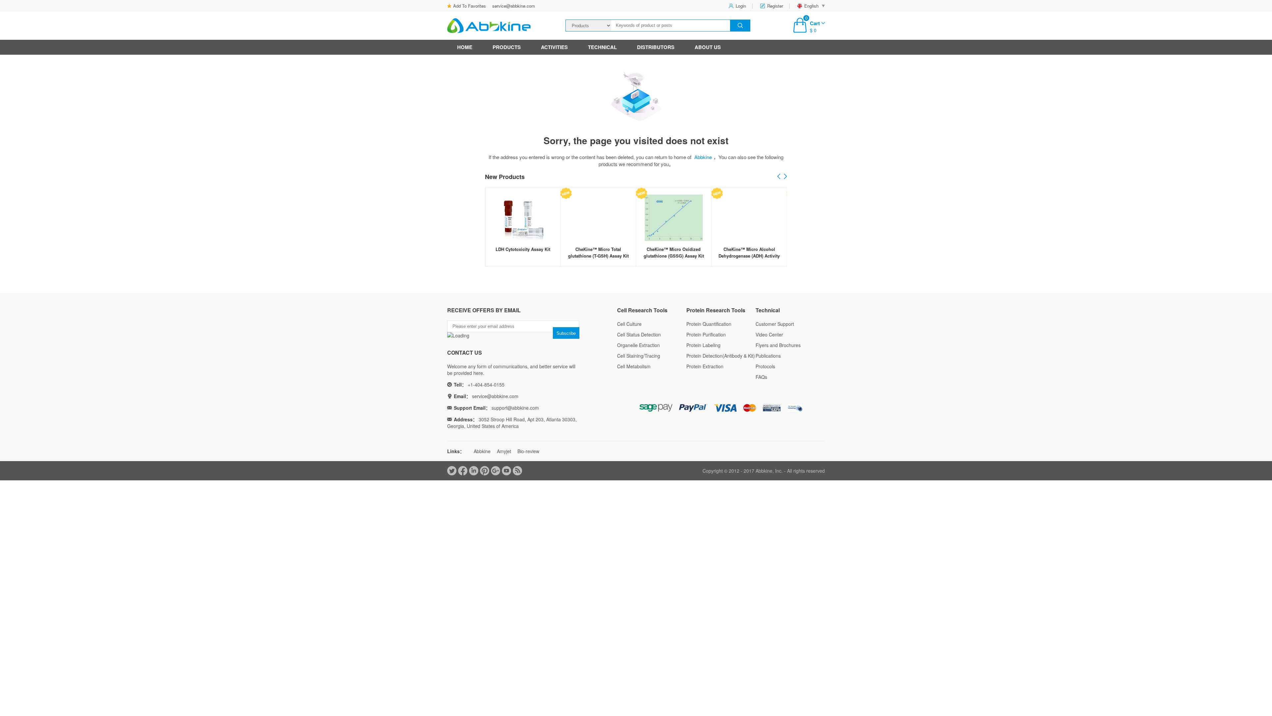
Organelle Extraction (638, 345)
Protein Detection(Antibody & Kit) (720, 355)
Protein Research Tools (715, 310)
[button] (785, 176)
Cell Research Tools (642, 310)
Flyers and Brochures (778, 345)
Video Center (769, 334)
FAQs (761, 377)
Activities (554, 47)
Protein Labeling (703, 345)
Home (464, 47)
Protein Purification (706, 334)
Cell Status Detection (639, 334)
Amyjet (504, 451)
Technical (602, 47)
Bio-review (528, 451)
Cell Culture (629, 324)
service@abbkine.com (513, 6)
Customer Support (775, 324)
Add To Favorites (469, 6)
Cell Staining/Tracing (638, 355)
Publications (768, 355)
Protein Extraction (704, 366)
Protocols (765, 366)
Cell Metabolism (634, 366)
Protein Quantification (708, 324)
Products (507, 47)
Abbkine (703, 156)
